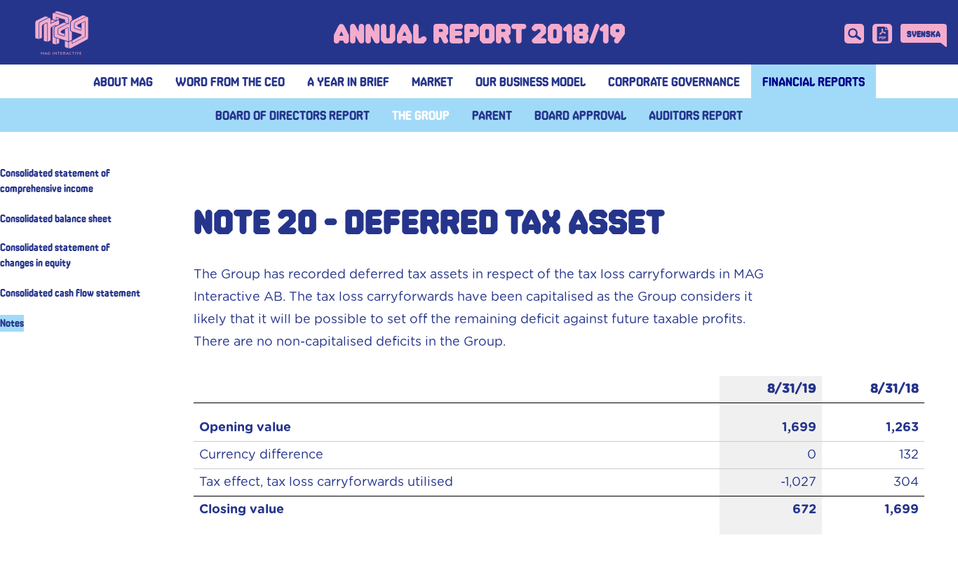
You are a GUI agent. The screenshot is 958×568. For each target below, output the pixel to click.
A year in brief (348, 81)
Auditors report (696, 115)
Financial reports (813, 81)
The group (421, 115)
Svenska (923, 34)
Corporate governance (674, 81)
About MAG (123, 81)
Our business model (530, 81)
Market (432, 81)
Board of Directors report (292, 115)
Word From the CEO (230, 81)
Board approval (580, 115)
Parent (492, 115)
